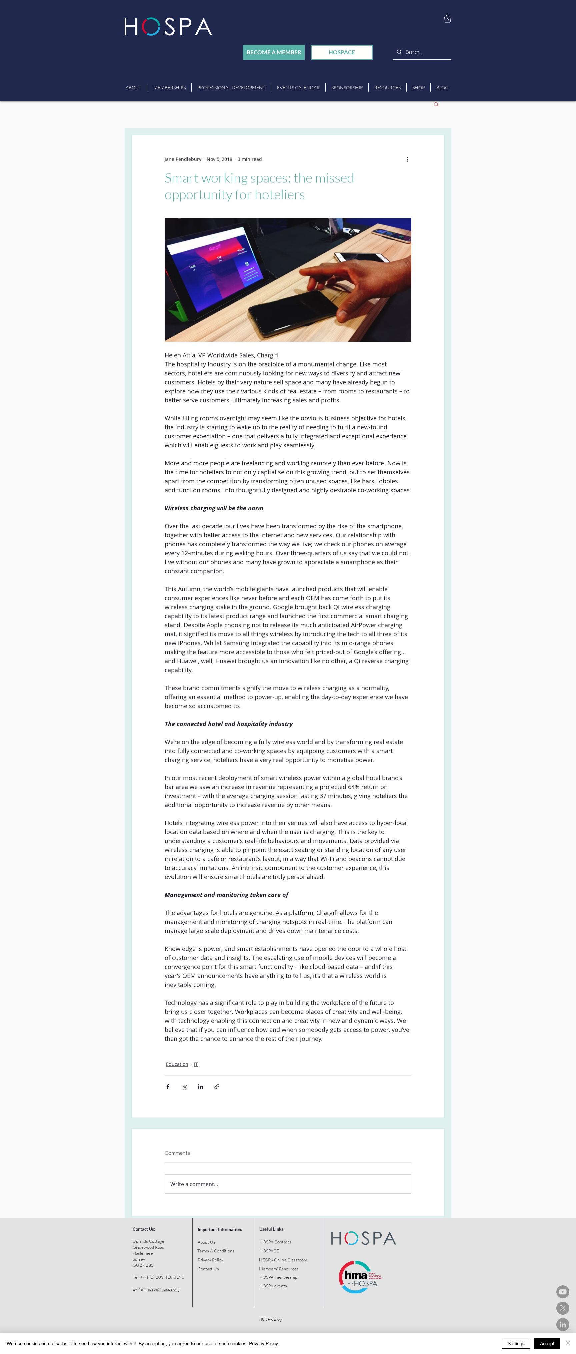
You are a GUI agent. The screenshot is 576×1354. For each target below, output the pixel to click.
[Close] (568, 1343)
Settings (516, 1343)
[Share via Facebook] (168, 1087)
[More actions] (407, 159)
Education (177, 1064)
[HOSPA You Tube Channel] (562, 1291)
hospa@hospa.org (163, 1289)
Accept (547, 1343)
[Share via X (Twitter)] (184, 1087)
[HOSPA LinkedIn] (562, 1324)
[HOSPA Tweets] (562, 1308)
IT (196, 1064)
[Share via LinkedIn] (200, 1087)
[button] (447, 19)
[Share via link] (217, 1087)
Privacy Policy (263, 1343)
